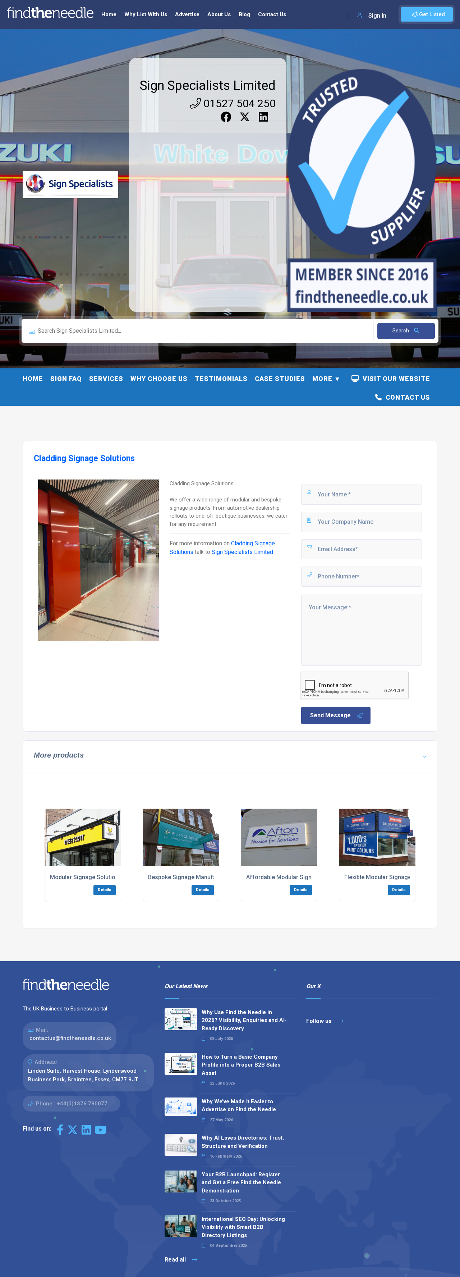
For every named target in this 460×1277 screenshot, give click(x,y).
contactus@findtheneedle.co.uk (70, 1038)
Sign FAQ (66, 378)
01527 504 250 (238, 103)
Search (401, 330)
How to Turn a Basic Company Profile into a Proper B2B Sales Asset (241, 1065)
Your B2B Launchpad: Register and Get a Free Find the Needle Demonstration (241, 1182)
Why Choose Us (159, 378)
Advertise (187, 14)
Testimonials (221, 378)
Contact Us (272, 14)
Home (108, 14)
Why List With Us (145, 14)
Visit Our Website (394, 378)
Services (106, 378)
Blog (244, 14)
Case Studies (280, 378)
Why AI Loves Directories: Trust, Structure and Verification (243, 1142)
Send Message (330, 715)
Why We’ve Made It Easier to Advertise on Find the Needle (239, 1105)
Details (104, 889)
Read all (176, 1259)
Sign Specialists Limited (208, 85)
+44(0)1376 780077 (82, 1103)
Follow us (319, 1021)
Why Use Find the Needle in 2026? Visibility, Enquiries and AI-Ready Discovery (244, 1020)
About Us (219, 14)
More (322, 378)
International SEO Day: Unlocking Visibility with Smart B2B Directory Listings (243, 1227)
